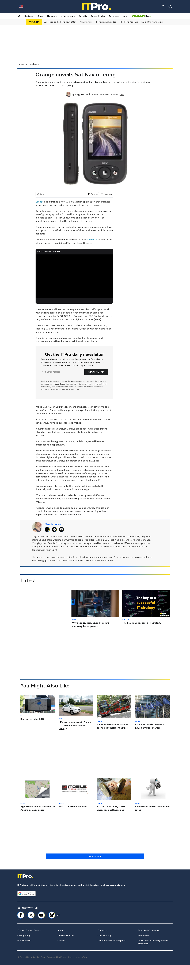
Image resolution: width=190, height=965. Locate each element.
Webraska (91, 239)
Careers (61, 940)
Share (42, 194)
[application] (74, 276)
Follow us (94, 194)
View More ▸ (95, 856)
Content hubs (98, 16)
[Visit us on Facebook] (20, 915)
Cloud (40, 16)
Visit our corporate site (113, 885)
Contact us (103, 930)
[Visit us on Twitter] (31, 915)
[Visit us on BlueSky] (50, 915)
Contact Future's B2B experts (112, 940)
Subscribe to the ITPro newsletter (60, 21)
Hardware (52, 16)
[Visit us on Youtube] (41, 915)
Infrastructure (68, 16)
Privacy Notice (59, 384)
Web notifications (66, 935)
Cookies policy (104, 935)
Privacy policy (23, 935)
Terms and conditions (148, 930)
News (122, 94)
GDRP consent (24, 940)
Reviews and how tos (106, 21)
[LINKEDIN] (55, 529)
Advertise (114, 16)
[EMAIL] (62, 529)
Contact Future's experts (29, 930)
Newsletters (143, 935)
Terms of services (75, 381)
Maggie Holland (82, 94)
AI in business (86, 21)
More (125, 16)
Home (20, 64)
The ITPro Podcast (129, 21)
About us (62, 930)
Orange (40, 201)
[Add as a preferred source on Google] (26, 893)
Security (83, 16)
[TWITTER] (48, 529)
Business (28, 16)
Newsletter (108, 194)
